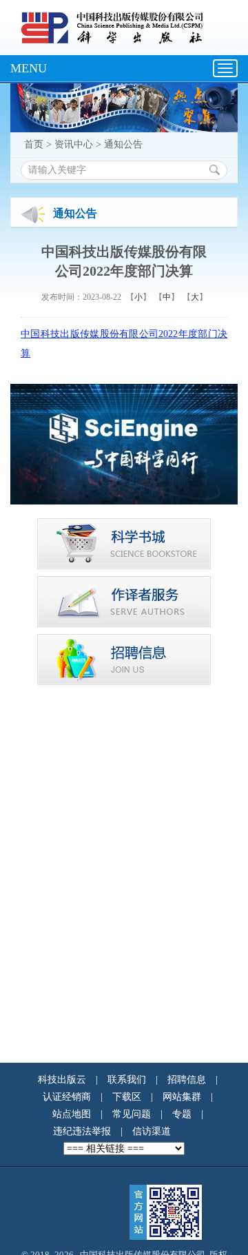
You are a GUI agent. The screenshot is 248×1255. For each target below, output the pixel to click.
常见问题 (131, 1114)
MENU (28, 68)
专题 (182, 1114)
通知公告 (123, 144)
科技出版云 (62, 1079)
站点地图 (71, 1114)
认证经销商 (67, 1097)
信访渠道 (151, 1131)
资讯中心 (73, 144)
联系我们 (126, 1079)
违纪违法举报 (82, 1131)
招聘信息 (186, 1079)
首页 (33, 144)
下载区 (126, 1097)
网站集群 (182, 1097)
